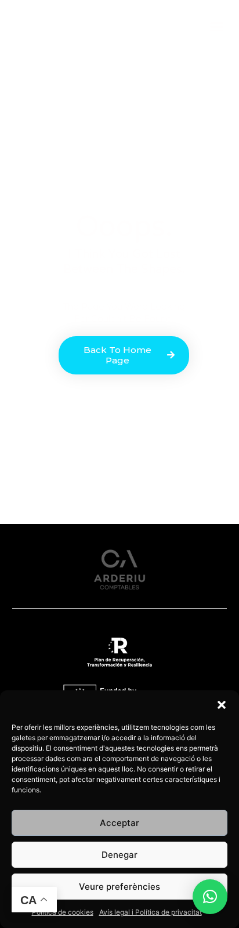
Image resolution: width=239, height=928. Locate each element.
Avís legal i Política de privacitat (150, 912)
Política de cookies (62, 912)
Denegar (119, 854)
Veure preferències (119, 886)
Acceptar (119, 822)
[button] (221, 705)
